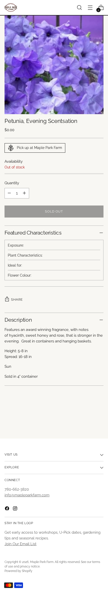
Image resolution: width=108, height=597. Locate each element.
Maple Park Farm (41, 562)
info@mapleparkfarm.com (27, 495)
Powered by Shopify (18, 571)
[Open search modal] (79, 8)
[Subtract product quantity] (9, 193)
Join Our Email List (20, 544)
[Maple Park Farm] (11, 7)
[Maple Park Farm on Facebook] (8, 509)
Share (17, 299)
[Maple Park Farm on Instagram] (16, 509)
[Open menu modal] (90, 8)
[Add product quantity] (24, 193)
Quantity (12, 183)
